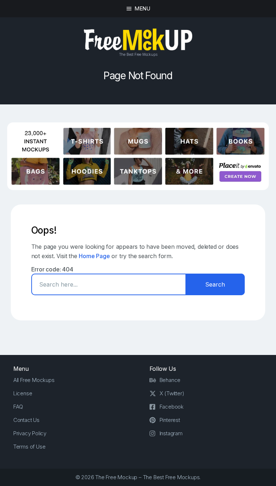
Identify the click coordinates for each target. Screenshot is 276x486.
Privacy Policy (29, 433)
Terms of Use (29, 446)
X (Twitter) (172, 393)
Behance (170, 380)
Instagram (171, 433)
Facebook (172, 406)
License (22, 393)
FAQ (18, 406)
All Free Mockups (34, 380)
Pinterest (170, 420)
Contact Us (26, 420)
